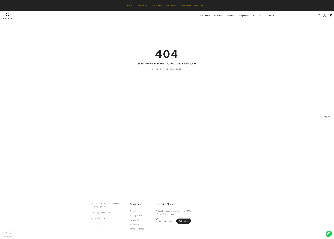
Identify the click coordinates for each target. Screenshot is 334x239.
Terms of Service (137, 229)
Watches (230, 15)
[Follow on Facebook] (92, 224)
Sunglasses (244, 15)
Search (133, 211)
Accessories (258, 15)
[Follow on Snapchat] (102, 224)
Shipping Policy (136, 224)
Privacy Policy (136, 215)
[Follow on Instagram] (97, 224)
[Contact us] (329, 234)
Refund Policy (136, 220)
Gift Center (205, 15)
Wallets (271, 15)
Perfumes (218, 15)
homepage (175, 69)
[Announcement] (167, 5)
